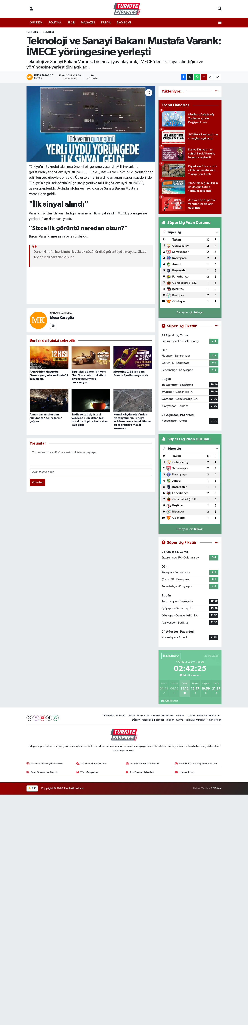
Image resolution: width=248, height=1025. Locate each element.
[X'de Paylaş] (190, 77)
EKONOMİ (124, 22)
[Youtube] (43, 718)
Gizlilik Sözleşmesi (153, 719)
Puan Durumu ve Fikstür (44, 772)
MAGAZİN (88, 22)
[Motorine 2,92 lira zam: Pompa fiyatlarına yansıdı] (132, 357)
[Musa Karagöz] (38, 320)
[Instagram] (36, 718)
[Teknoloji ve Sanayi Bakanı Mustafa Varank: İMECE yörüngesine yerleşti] (91, 124)
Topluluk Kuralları (195, 719)
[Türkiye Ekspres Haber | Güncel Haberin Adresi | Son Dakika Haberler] (127, 9)
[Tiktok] (49, 718)
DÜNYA (106, 22)
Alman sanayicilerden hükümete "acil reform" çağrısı (46, 418)
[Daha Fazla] (204, 77)
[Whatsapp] (56, 718)
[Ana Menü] (219, 22)
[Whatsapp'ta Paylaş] (197, 77)
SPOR (71, 22)
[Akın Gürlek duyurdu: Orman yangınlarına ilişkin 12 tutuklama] (49, 357)
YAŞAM (190, 715)
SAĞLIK (180, 715)
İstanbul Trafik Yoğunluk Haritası (198, 763)
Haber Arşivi (187, 772)
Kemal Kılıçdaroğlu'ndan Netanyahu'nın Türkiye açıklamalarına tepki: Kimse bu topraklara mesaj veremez (132, 421)
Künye (179, 719)
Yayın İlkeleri (214, 719)
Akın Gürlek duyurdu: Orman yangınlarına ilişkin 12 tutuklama (49, 375)
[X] (29, 718)
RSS (33, 788)
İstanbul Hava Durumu (94, 763)
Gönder (37, 482)
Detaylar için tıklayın (190, 312)
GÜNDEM (36, 22)
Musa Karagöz (62, 317)
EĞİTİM (136, 719)
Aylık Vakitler (171, 701)
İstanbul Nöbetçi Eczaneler (47, 763)
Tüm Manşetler (89, 772)
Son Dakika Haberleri (141, 772)
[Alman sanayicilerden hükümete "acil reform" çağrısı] (49, 400)
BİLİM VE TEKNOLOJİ (208, 715)
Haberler (32, 32)
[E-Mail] (53, 326)
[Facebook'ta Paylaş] (183, 77)
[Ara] (219, 9)
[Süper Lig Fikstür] (216, 326)
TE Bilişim (216, 788)
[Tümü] (216, 91)
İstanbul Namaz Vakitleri (145, 763)
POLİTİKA (55, 22)
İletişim (170, 719)
